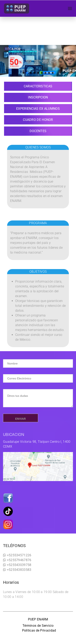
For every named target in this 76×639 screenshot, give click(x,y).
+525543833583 (18, 570)
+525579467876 (18, 560)
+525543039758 (18, 565)
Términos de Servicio (38, 626)
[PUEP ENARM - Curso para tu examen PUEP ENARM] (16, 8)
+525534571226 (18, 555)
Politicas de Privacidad (39, 630)
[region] (38, 60)
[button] (23, 73)
